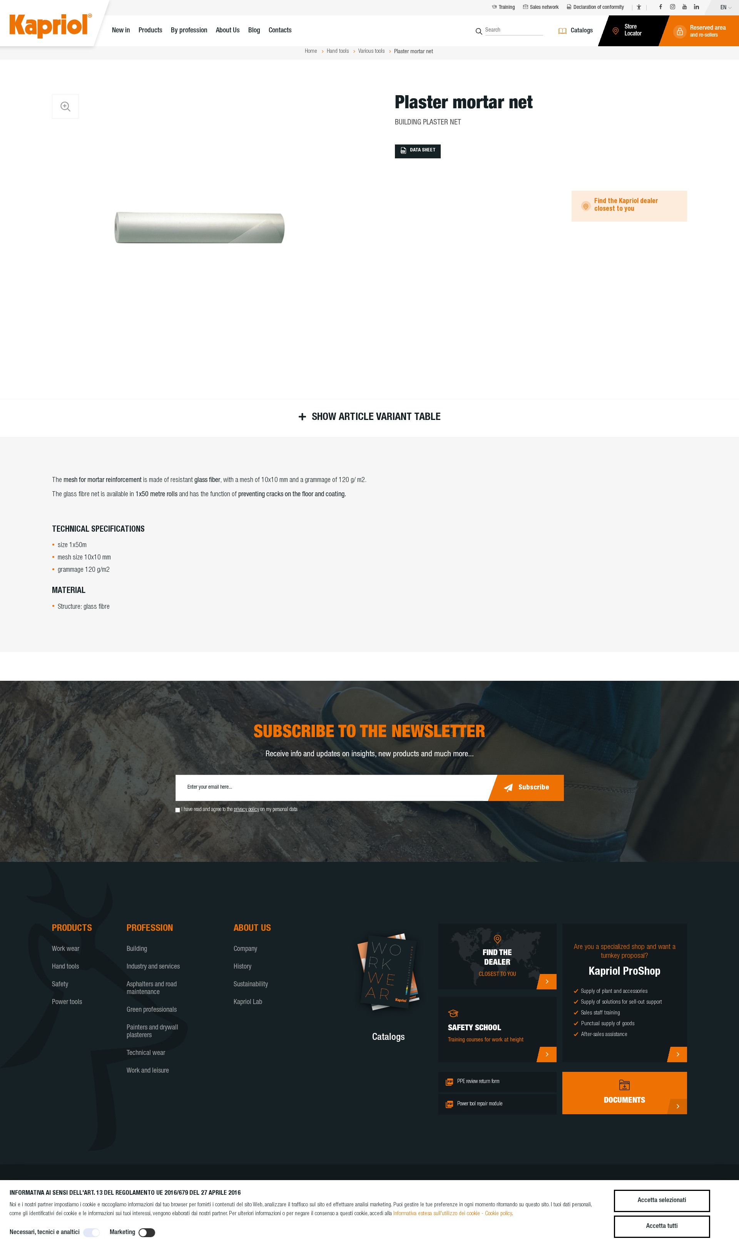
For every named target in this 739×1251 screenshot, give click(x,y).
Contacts (280, 30)
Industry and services (153, 967)
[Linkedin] (696, 7)
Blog (254, 30)
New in (121, 30)
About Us (228, 30)
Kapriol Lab (248, 1002)
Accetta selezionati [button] (662, 1200)
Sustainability (251, 984)
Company (245, 949)
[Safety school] (546, 1054)
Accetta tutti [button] (662, 1226)
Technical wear (146, 1053)
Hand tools (65, 967)
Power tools (67, 1002)
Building (137, 949)
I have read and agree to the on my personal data (239, 810)
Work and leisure (148, 1071)
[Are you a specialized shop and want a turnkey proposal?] (677, 1054)
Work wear (65, 949)
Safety (60, 984)
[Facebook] (660, 7)
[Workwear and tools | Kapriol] (62, 27)
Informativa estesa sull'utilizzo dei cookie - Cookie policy (452, 1214)
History (242, 967)
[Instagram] (672, 7)
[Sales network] (546, 981)
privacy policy (246, 810)
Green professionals (152, 1010)
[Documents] (677, 1106)
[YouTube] (684, 7)
